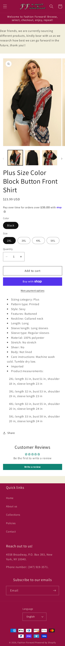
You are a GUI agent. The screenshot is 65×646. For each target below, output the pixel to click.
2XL (9, 240)
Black (11, 225)
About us (11, 506)
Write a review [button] (32, 466)
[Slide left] (3, 158)
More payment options (32, 290)
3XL (24, 240)
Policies (11, 523)
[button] (5, 6)
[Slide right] (61, 158)
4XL (38, 240)
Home (9, 498)
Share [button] (11, 433)
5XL (53, 240)
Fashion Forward (26, 642)
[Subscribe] (54, 590)
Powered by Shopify (45, 642)
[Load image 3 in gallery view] (49, 157)
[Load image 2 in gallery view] (32, 157)
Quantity (8, 249)
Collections (13, 514)
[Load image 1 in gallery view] (15, 157)
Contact (11, 531)
